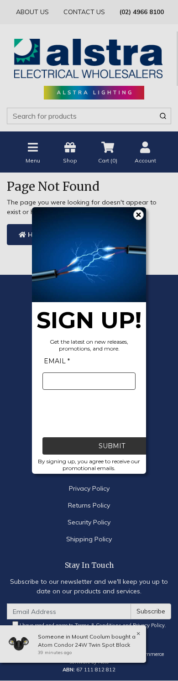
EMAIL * (57, 361)
